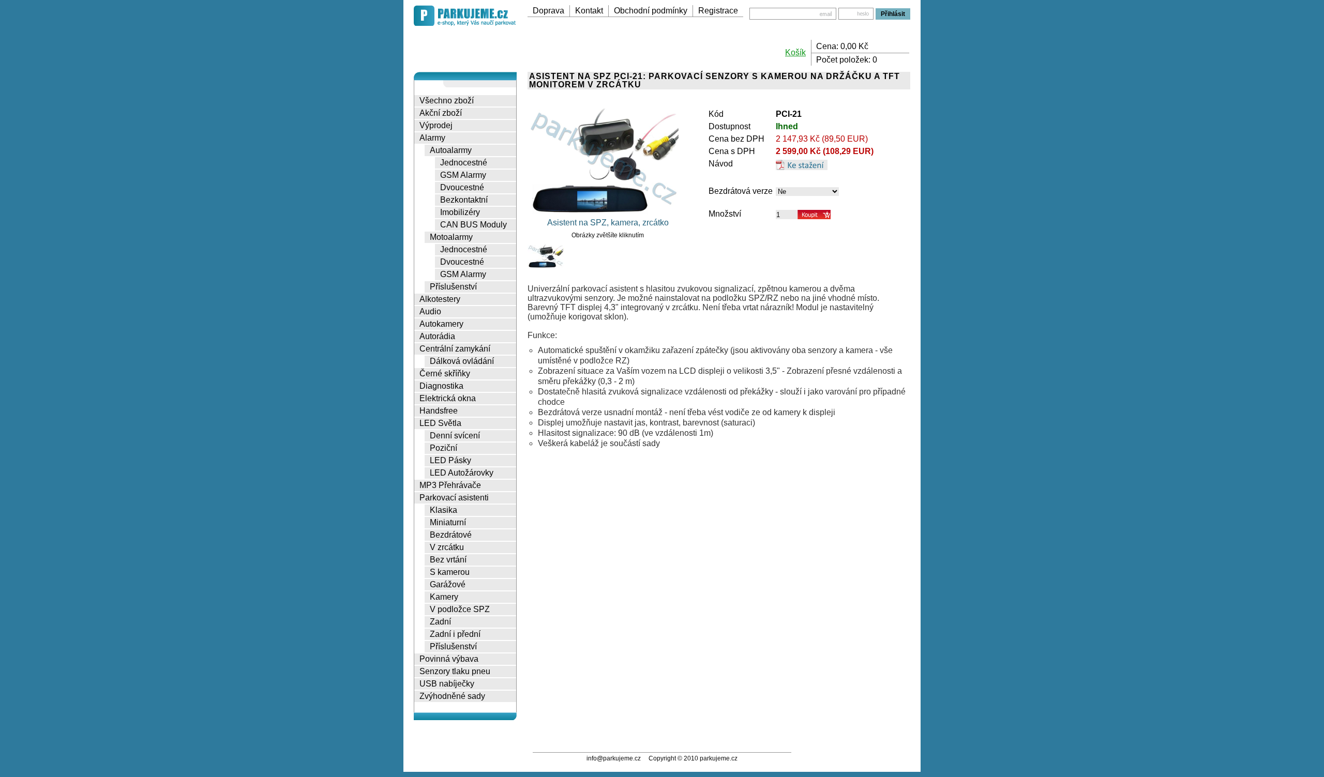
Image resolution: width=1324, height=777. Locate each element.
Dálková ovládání (462, 361)
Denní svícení (455, 435)
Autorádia (437, 336)
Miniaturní (448, 522)
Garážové (447, 584)
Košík (795, 52)
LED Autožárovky (461, 472)
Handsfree (438, 410)
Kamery (444, 596)
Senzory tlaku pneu (454, 671)
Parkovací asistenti (454, 497)
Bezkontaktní (464, 199)
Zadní (440, 621)
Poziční (443, 448)
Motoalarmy (451, 237)
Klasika (443, 510)
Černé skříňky (444, 373)
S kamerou (450, 572)
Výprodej (436, 125)
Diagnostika (441, 386)
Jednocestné (463, 162)
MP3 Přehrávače (450, 485)
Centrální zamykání (454, 348)
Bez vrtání (448, 559)
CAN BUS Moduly (473, 224)
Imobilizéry (460, 212)
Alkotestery (439, 299)
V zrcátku (447, 547)
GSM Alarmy (463, 175)
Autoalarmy (451, 150)
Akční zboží (440, 113)
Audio (430, 311)
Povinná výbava (448, 658)
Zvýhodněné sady (452, 696)
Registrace (718, 10)
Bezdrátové (451, 534)
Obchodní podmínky (650, 10)
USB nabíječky (446, 683)
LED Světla (440, 423)
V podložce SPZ (460, 609)
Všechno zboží (446, 100)
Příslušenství (453, 286)
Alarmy (432, 137)
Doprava (548, 10)
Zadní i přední (455, 634)
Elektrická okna (447, 398)
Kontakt (589, 10)
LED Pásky (450, 460)
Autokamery (441, 323)
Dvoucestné (462, 187)
